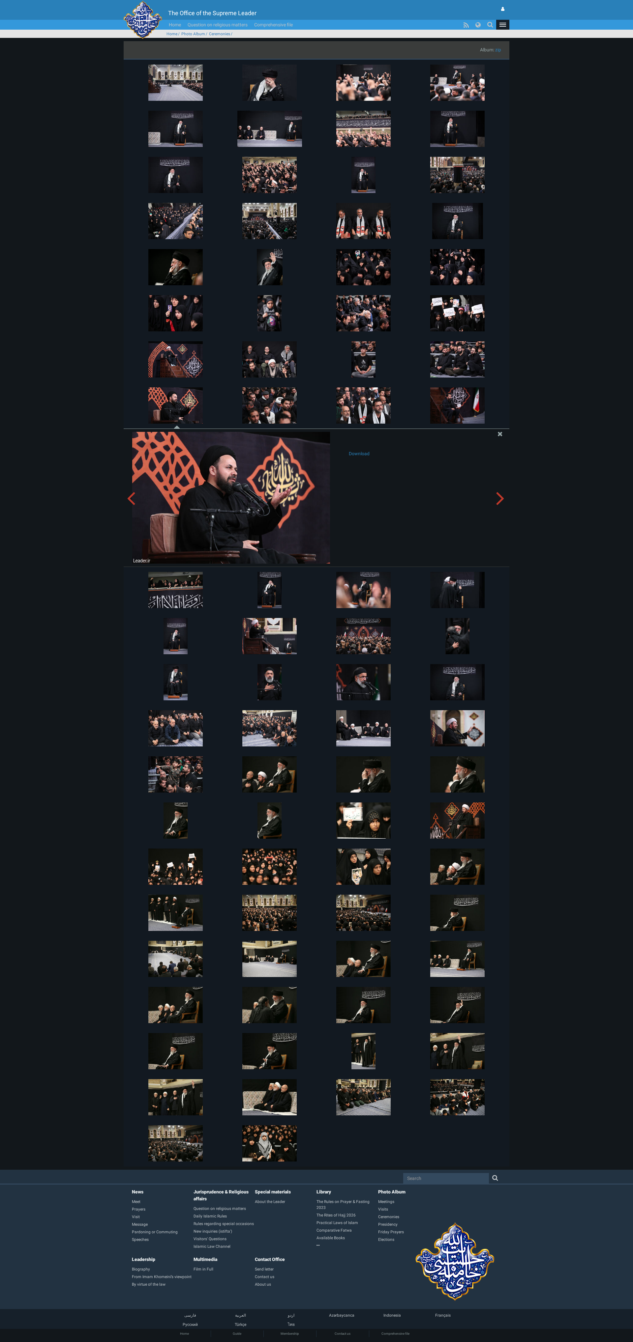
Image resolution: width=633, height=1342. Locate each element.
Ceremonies (219, 34)
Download (359, 453)
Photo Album (193, 34)
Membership (290, 1333)
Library (323, 1191)
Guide (237, 1333)
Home (175, 24)
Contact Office (270, 1259)
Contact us (342, 1333)
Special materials (273, 1191)
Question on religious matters (218, 24)
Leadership (143, 1259)
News (137, 1191)
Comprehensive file (273, 24)
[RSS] (466, 25)
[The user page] (502, 9)
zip (498, 49)
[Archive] (347, 1245)
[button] (502, 25)
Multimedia (205, 1259)
